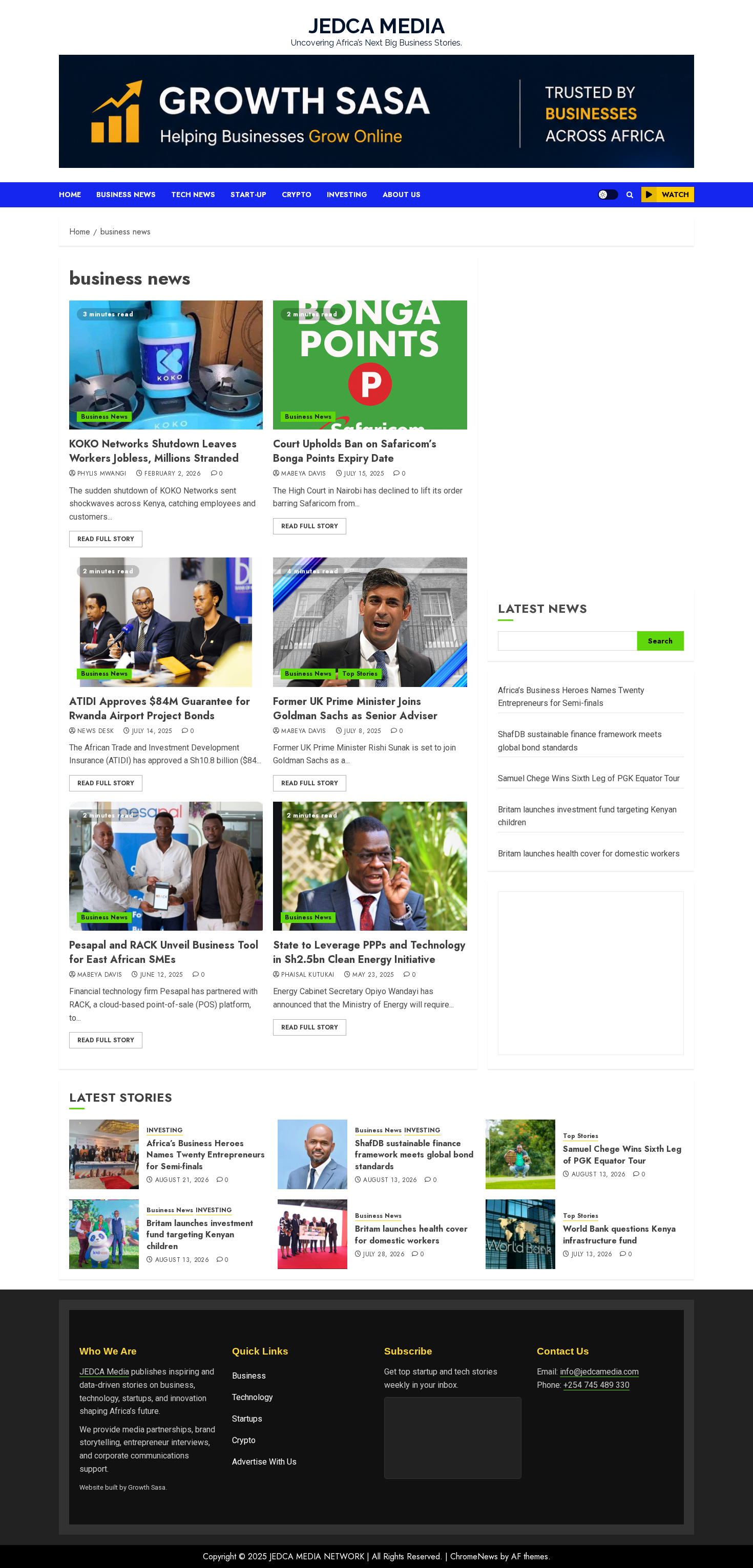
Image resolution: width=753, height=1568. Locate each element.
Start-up (248, 194)
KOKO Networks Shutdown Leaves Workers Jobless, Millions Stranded (154, 451)
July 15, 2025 (364, 474)
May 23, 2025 (372, 975)
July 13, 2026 (592, 1255)
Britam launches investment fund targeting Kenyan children (200, 1234)
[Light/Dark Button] (608, 194)
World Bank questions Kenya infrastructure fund (619, 1234)
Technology (252, 1397)
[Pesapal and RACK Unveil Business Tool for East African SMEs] (166, 866)
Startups (247, 1419)
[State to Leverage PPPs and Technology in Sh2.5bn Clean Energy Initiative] (370, 866)
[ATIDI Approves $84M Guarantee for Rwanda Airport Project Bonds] (166, 621)
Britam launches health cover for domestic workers (589, 853)
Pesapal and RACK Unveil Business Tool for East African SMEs (163, 952)
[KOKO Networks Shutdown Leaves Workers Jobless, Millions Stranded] (166, 364)
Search (660, 641)
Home (70, 194)
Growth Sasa (146, 1487)
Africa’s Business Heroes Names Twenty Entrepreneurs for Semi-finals (206, 1154)
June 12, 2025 (161, 975)
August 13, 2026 (390, 1180)
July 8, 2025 (362, 731)
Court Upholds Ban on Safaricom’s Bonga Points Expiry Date (354, 451)
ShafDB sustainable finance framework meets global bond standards (414, 1154)
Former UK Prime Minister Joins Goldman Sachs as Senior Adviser (355, 708)
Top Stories (360, 673)
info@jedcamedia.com (599, 1372)
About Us (402, 194)
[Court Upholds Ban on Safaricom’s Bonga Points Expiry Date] (370, 364)
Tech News (193, 194)
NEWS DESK (95, 731)
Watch (675, 194)
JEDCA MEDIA (376, 25)
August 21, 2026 (182, 1180)
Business (249, 1376)
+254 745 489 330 (596, 1385)
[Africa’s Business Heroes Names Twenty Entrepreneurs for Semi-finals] (104, 1154)
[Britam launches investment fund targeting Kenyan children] (104, 1234)
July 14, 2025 (152, 731)
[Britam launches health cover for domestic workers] (312, 1234)
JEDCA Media (104, 1372)
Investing (347, 194)
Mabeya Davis (303, 474)
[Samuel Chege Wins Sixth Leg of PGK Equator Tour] (520, 1154)
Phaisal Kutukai (307, 975)
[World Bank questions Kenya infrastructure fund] (520, 1234)
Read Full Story (105, 539)
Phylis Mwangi (102, 474)
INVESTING (165, 1130)
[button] (629, 195)
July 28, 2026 (384, 1255)
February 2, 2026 (172, 474)
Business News (126, 194)
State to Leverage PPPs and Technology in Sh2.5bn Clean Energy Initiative (369, 952)
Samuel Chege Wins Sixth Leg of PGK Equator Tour (589, 778)
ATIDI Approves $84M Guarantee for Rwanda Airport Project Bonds (159, 708)
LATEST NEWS (542, 608)
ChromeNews (474, 1556)
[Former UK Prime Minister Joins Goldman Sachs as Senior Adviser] (370, 621)
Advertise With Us (264, 1462)
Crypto (296, 194)
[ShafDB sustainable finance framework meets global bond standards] (312, 1154)
